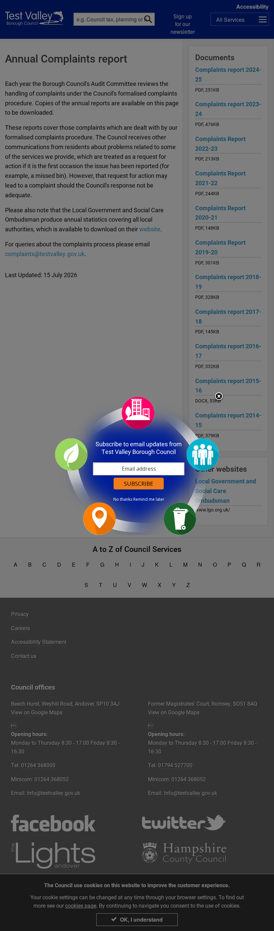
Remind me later (148, 499)
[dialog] (137, 465)
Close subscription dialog (219, 397)
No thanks (122, 499)
